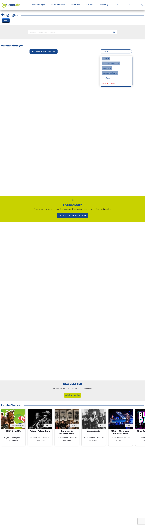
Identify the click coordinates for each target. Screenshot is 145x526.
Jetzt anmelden (72, 395)
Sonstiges (106, 78)
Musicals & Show (108, 73)
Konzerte (105, 68)
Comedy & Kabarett (109, 63)
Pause (6, 20)
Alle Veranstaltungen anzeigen (43, 51)
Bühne (104, 58)
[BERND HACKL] (13, 421)
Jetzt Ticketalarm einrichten (72, 215)
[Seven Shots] (94, 421)
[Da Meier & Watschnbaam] (67, 421)
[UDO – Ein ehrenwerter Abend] (120, 421)
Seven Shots (93, 431)
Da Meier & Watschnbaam (66, 432)
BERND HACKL (13, 431)
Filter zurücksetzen (110, 83)
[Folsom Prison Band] (40, 421)
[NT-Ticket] (11, 5)
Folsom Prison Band (40, 431)
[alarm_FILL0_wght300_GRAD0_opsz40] (73, 200)
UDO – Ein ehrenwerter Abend (120, 432)
